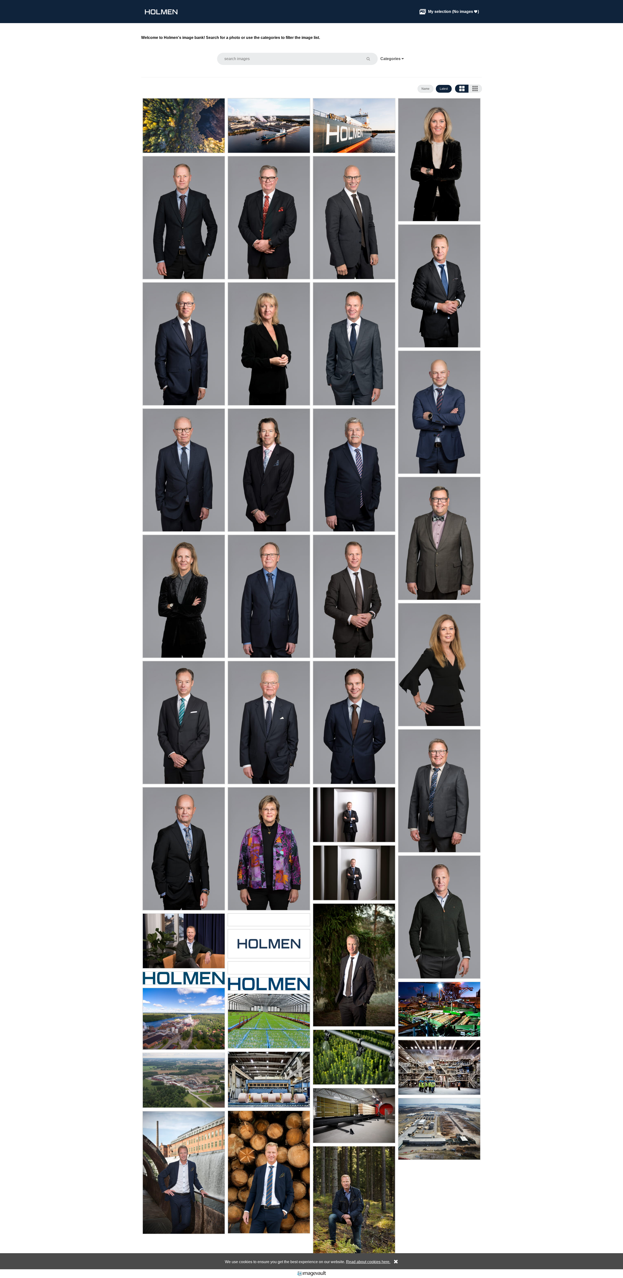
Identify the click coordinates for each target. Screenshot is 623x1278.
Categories (391, 59)
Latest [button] (444, 88)
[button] (371, 59)
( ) (449, 11)
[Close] (394, 1262)
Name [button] (425, 88)
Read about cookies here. (368, 1262)
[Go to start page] (161, 11)
